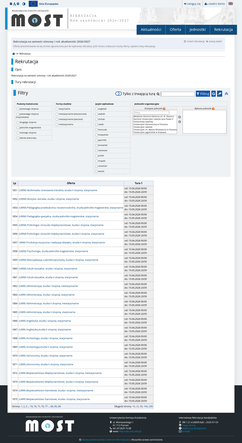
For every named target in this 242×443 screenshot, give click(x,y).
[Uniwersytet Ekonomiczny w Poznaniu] (155, 124)
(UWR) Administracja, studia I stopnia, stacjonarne (46, 294)
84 (51, 406)
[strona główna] (13, 53)
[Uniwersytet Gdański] (155, 127)
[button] (11, 3)
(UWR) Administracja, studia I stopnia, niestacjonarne (48, 286)
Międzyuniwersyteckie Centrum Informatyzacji (106, 439)
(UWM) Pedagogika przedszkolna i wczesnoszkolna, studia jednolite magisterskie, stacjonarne (71, 207)
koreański (103, 145)
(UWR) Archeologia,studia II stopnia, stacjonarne (46, 347)
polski (101, 155)
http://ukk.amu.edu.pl (130, 431)
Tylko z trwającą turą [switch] (139, 93)
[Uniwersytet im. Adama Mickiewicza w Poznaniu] (155, 129)
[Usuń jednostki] (179, 121)
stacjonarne (64, 108)
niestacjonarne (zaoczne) (71, 119)
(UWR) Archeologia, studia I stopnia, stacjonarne (45, 338)
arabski (101, 113)
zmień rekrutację (196, 41)
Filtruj (204, 93)
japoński (102, 140)
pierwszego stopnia (29, 108)
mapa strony (188, 425)
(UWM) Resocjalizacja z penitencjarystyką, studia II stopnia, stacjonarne (58, 260)
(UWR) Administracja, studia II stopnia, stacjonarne (47, 312)
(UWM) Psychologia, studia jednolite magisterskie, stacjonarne (53, 251)
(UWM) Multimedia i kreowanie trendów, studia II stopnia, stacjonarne (58, 190)
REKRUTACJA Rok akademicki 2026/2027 (99, 18)
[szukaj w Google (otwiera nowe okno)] (213, 94)
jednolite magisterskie (30, 127)
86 (59, 406)
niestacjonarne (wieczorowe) (72, 113)
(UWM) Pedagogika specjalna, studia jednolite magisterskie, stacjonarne (59, 216)
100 (146, 406)
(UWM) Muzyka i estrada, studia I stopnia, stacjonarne (49, 199)
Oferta (175, 29)
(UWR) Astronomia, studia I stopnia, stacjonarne (45, 355)
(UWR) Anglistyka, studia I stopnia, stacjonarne (45, 320)
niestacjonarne (66, 124)
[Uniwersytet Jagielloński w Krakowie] (155, 132)
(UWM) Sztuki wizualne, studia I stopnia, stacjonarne (48, 268)
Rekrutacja (223, 29)
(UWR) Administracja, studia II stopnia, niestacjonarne (49, 303)
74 (35, 406)
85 (55, 406)
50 (141, 406)
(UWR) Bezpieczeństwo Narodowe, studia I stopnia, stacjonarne (54, 399)
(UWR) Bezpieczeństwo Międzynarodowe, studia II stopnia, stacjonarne (58, 381)
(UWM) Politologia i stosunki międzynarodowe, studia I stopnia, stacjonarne (61, 225)
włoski (101, 171)
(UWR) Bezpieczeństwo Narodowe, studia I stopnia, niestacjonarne (56, 390)
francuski (102, 129)
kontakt (186, 431)
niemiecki (102, 150)
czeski (101, 124)
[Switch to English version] (231, 3)
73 (31, 406)
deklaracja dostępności (194, 428)
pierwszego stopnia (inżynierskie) (27, 115)
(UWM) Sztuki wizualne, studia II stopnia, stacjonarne (48, 277)
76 (42, 406)
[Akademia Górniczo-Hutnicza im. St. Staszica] (155, 116)
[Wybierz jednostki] (179, 117)
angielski (102, 108)
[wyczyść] (219, 94)
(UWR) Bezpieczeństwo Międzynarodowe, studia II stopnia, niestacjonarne (60, 373)
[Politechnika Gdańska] (155, 122)
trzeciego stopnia (28, 132)
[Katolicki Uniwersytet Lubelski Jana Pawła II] (155, 119)
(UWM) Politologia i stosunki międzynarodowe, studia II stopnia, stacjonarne (61, 233)
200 (151, 406)
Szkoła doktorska (28, 137)
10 (133, 406)
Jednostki (198, 29)
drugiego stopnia (28, 122)
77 (46, 406)
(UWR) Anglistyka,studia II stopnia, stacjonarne (45, 329)
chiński (101, 119)
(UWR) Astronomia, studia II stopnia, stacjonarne (46, 364)
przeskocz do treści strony (1, 1)
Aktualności (151, 29)
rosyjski (101, 160)
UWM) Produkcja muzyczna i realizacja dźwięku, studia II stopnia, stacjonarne (62, 242)
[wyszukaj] (158, 94)
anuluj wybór (215, 41)
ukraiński (102, 165)
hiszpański (103, 134)
